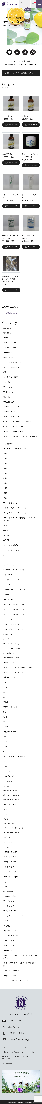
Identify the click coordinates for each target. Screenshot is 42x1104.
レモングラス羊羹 (10, 935)
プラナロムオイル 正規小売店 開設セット (20, 437)
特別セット (7, 372)
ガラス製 (7, 886)
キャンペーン (8, 328)
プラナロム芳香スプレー (13, 594)
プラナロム (7, 525)
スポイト (6, 819)
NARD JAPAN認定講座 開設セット (17, 421)
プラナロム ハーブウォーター (15, 512)
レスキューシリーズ (11, 920)
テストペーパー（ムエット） (13, 828)
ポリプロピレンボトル (11, 795)
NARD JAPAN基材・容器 (13, 426)
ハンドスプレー (9, 574)
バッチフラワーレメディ (13, 915)
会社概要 (25, 1047)
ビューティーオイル (11, 619)
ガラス (6, 786)
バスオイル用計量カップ (12, 832)
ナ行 (5, 473)
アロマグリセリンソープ (13, 629)
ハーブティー (8, 940)
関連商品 (7, 925)
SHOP (4, 1047)
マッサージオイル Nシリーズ (15, 614)
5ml (4, 682)
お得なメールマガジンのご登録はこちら (19, 73)
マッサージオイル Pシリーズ (15, 609)
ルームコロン (8, 584)
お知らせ (25, 1056)
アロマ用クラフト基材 (12, 644)
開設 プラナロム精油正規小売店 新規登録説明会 (20, 956)
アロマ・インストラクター (14, 411)
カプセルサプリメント (12, 550)
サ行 (5, 463)
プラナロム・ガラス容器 (13, 672)
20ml (5, 692)
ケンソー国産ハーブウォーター (15, 507)
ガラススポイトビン (10, 791)
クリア (6, 761)
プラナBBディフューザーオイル (16, 589)
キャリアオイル (9, 357)
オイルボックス (8, 653)
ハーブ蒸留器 (8, 891)
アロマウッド (8, 945)
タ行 (5, 468)
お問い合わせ (7, 1063)
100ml (5, 702)
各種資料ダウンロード (12, 313)
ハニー (6, 555)
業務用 (6, 540)
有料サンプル (8, 392)
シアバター (7, 535)
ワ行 (5, 498)
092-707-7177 (15, 1026)
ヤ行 (5, 488)
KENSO (6, 530)
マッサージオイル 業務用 (14, 604)
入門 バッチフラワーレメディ (15, 980)
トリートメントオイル (12, 362)
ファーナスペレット (11, 367)
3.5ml (5, 741)
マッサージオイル (10, 565)
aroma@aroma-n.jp (19, 1039)
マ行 (5, 483)
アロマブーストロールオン (14, 569)
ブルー (6, 766)
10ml (5, 687)
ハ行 (5, 478)
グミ (5, 560)
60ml (5, 751)
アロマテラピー (9, 342)
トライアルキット (9, 444)
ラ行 (5, 493)
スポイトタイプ (9, 857)
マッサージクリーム (11, 579)
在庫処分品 (7, 333)
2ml (4, 736)
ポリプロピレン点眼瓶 (11, 799)
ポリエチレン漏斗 (9, 823)
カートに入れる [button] (13, 124)
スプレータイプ (9, 861)
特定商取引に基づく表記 (10, 1052)
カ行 (5, 458)
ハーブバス (7, 639)
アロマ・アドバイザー (12, 406)
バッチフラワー (9, 347)
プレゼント (7, 382)
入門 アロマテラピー (12, 970)
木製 (5, 881)
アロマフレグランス (11, 624)
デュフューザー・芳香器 (12, 649)
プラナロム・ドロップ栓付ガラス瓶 (17, 667)
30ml (5, 697)
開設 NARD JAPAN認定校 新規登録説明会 (20, 964)
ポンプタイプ (8, 866)
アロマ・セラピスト (11, 416)
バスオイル (7, 634)
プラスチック (8, 781)
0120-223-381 (15, 1020)
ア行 (5, 453)
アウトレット (8, 387)
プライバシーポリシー (29, 1052)
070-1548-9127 (16, 1033)
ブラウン (7, 771)
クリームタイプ (9, 871)
